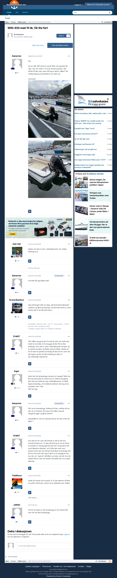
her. (36, 389)
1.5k (17, 261)
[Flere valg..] (68, 56)
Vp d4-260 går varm (82, 139)
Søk (17, 12)
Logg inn (78, 5)
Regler (88, 566)
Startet (35, 56)
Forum (9, 12)
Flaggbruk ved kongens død (84, 155)
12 (18, 353)
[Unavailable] (49, 109)
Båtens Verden (97, 174)
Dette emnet (100, 12)
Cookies (81, 566)
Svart (34, 244)
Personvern (47, 566)
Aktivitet (25, 12)
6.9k (18, 317)
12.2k (18, 388)
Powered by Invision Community (58, 576)
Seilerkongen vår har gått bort (85, 149)
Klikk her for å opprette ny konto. (98, 4)
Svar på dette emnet (60, 45)
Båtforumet (28, 37)
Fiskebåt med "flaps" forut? (84, 128)
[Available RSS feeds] (110, 561)
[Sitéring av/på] (29, 211)
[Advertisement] (91, 58)
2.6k (18, 492)
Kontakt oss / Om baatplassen (64, 566)
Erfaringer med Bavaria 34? (84, 144)
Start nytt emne (38, 45)
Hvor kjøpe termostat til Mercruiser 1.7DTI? (90, 160)
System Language (32, 566)
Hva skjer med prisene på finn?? (86, 134)
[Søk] (109, 12)
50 (18, 73)
